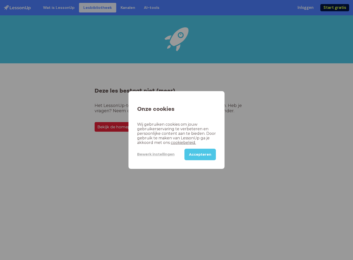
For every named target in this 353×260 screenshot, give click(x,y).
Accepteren (200, 154)
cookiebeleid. (183, 142)
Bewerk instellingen (156, 154)
